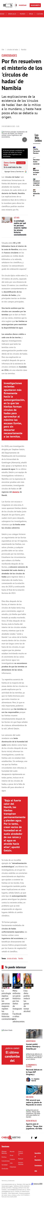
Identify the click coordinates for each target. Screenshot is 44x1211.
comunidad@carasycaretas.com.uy (16, 1189)
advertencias (31, 1041)
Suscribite (20, 163)
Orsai (31, 14)
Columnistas (6, 1161)
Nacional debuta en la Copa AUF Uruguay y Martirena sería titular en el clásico (34, 1074)
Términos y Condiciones (8, 1180)
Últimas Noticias (4, 1152)
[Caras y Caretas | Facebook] (31, 1137)
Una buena (29, 1097)
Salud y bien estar (30, 985)
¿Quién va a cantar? (12, 1048)
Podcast (20, 1159)
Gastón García (35, 1080)
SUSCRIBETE (35, 5)
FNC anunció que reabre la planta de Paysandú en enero (34, 1102)
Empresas (13, 1167)
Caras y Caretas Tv (20, 1153)
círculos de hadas (12, 958)
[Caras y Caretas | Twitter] (35, 1137)
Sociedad (4, 1165)
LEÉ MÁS (16, 217)
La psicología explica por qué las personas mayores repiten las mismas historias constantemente (20, 227)
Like (11, 1163)
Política (4, 1157)
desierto (15, 492)
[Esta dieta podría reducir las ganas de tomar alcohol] (27, 988)
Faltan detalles (31, 1120)
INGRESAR (22, 5)
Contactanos (38, 1165)
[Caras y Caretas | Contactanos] (40, 1137)
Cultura (40, 14)
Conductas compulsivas (21, 985)
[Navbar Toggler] (6, 5)
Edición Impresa (20, 1163)
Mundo (22, 14)
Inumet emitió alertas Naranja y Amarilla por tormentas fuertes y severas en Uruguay (34, 1049)
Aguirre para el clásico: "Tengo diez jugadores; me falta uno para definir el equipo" (34, 1128)
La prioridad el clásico (31, 1065)
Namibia (20, 958)
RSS (36, 1171)
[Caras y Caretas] (11, 1139)
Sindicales (12, 14)
